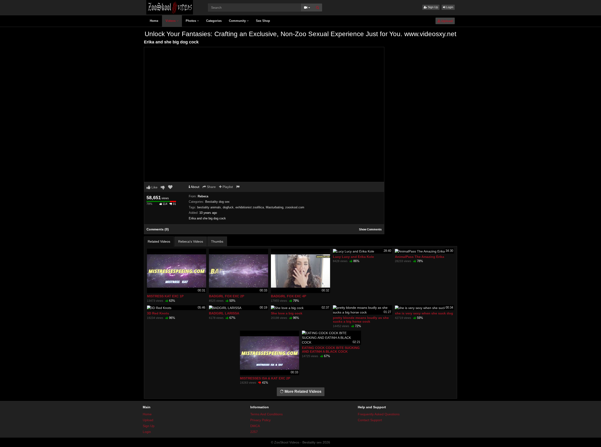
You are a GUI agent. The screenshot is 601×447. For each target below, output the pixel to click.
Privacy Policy (260, 420)
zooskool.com (294, 207)
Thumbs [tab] (217, 241)
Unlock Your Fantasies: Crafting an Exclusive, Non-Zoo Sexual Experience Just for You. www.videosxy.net (300, 34)
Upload (446, 21)
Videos (171, 21)
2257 (254, 432)
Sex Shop (263, 21)
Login (449, 7)
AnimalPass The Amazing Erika (419, 257)
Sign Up (432, 7)
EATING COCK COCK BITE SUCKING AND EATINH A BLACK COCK (331, 349)
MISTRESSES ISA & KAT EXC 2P (265, 378)
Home (154, 21)
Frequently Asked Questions (379, 414)
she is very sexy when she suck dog (424, 313)
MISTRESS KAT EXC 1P (165, 296)
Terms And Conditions (266, 414)
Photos (191, 21)
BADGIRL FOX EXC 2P (226, 296)
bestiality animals (209, 207)
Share (211, 187)
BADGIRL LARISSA (224, 313)
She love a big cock (286, 313)
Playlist (227, 187)
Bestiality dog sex (217, 201)
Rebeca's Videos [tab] (190, 241)
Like (154, 187)
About (194, 187)
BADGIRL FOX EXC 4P (288, 296)
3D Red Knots (158, 313)
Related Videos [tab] (159, 241)
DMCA (255, 426)
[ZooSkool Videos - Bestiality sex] (169, 7)
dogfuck (228, 207)
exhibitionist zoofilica (249, 207)
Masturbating (274, 207)
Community (238, 21)
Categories (214, 21)
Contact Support (370, 420)
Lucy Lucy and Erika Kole (353, 257)
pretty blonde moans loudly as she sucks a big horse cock (361, 319)
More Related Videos (302, 392)
